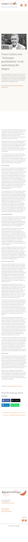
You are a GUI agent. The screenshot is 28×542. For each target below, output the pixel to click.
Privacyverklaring (5, 510)
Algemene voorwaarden (6, 511)
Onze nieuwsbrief (5, 508)
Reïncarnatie (4, 87)
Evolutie (14, 85)
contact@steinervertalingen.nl (8, 503)
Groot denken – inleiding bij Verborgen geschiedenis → (15, 415)
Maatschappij (19, 85)
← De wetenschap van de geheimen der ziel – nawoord (13, 412)
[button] (21, 5)
